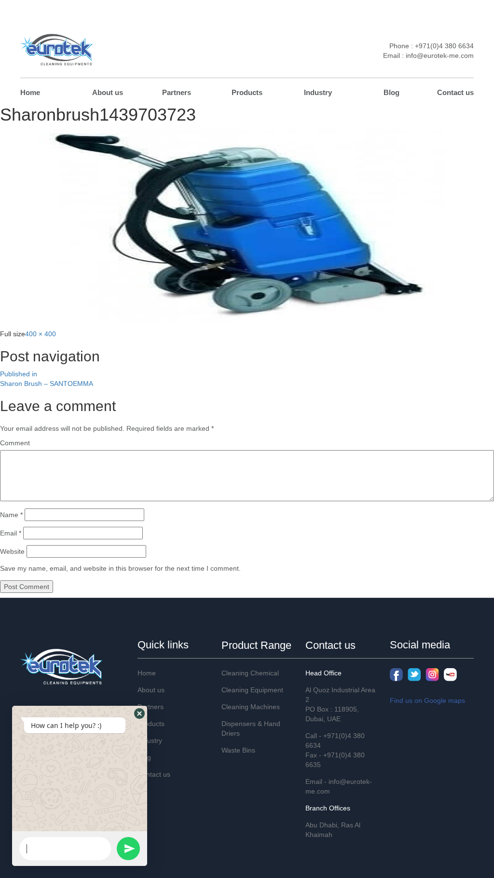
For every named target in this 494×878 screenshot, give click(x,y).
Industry (318, 92)
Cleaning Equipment (252, 690)
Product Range (256, 645)
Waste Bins (238, 750)
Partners (176, 92)
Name (11, 515)
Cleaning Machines (250, 707)
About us (107, 92)
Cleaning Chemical (250, 673)
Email (10, 533)
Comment (15, 443)
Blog (391, 92)
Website (12, 551)
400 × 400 (40, 334)
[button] (139, 713)
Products (247, 92)
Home (30, 92)
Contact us (455, 92)
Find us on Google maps (427, 700)
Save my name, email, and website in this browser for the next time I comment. (120, 568)
